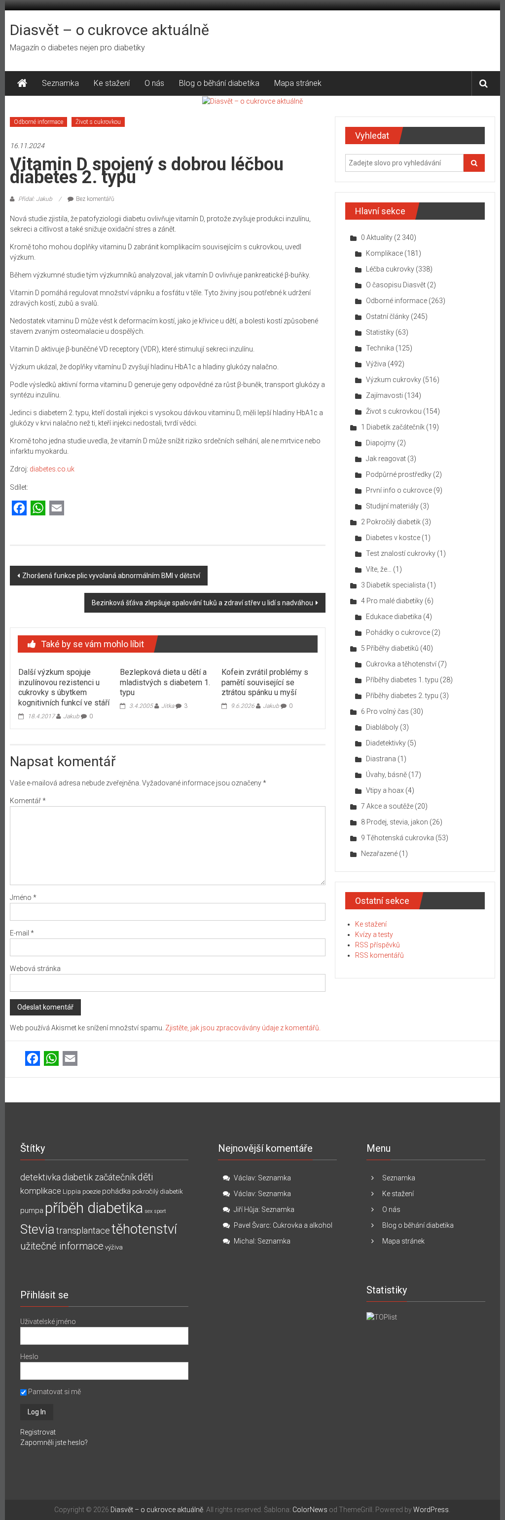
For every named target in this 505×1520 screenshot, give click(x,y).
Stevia (37, 1229)
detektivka (40, 1177)
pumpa (31, 1210)
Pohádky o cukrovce (398, 632)
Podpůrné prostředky (399, 474)
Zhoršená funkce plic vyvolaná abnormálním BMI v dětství (111, 576)
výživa (114, 1247)
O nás (154, 83)
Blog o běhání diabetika (219, 83)
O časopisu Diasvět (396, 285)
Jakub (71, 716)
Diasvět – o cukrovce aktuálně (109, 30)
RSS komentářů (379, 955)
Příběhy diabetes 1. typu (402, 680)
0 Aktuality (377, 237)
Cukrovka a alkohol (302, 1225)
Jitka (167, 705)
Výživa (376, 364)
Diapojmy (381, 443)
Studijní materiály (392, 506)
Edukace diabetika (394, 617)
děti (145, 1177)
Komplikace (384, 253)
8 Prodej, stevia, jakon (394, 822)
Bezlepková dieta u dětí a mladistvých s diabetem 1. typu (165, 682)
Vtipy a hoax (385, 790)
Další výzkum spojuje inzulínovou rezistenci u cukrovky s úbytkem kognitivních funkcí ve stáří (63, 687)
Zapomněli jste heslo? (54, 1442)
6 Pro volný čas (385, 711)
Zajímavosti (384, 395)
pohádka (116, 1191)
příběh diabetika (94, 1208)
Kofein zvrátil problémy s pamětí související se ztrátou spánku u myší (264, 682)
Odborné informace (38, 121)
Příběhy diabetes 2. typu (402, 696)
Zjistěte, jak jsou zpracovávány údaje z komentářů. (243, 1028)
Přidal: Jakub (35, 198)
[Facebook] (19, 509)
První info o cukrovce (399, 490)
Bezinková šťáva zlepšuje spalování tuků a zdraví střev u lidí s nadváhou (202, 603)
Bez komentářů (95, 198)
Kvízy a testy (374, 934)
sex (148, 1211)
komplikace (40, 1191)
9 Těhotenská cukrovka (397, 838)
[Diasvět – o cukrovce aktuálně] (22, 83)
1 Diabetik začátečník (393, 427)
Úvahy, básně (386, 775)
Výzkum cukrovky (393, 380)
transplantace (83, 1230)
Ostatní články (387, 316)
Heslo (29, 1357)
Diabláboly (382, 727)
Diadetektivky (386, 743)
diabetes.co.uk (52, 469)
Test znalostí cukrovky (400, 553)
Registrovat (38, 1432)
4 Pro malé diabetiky (392, 601)
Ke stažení (112, 83)
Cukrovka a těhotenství (401, 664)
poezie (91, 1191)
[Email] (56, 509)
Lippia (72, 1191)
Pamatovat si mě (54, 1392)
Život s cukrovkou (98, 121)
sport (160, 1211)
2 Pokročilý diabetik (391, 522)
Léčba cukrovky (390, 269)
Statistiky (380, 332)
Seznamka (60, 83)
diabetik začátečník (99, 1177)
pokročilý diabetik (157, 1191)
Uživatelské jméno (48, 1321)
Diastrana (381, 759)
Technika (380, 348)
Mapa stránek (298, 83)
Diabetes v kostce (393, 538)
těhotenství (144, 1229)
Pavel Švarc (252, 1225)
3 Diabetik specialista (393, 585)
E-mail (22, 933)
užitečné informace (62, 1246)
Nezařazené (379, 853)
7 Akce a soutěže (387, 806)
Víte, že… (379, 569)
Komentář (28, 801)
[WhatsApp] (38, 509)
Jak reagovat (386, 459)
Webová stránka (35, 969)
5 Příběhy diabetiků (390, 648)
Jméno (23, 897)
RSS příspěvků (377, 945)
